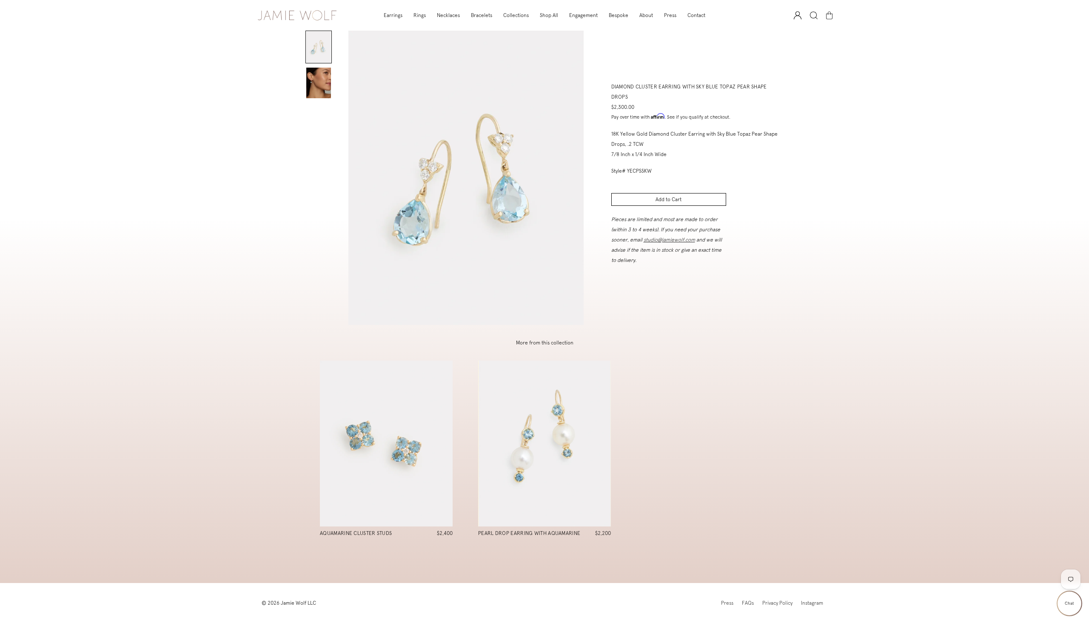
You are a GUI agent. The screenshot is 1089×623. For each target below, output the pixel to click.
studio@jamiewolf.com (669, 240)
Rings (419, 15)
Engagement (583, 15)
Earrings (393, 15)
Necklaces (448, 15)
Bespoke (618, 15)
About (646, 15)
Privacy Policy (777, 603)
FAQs (748, 603)
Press (670, 15)
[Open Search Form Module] (814, 15)
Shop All (549, 15)
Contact (696, 15)
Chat (1069, 603)
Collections (516, 15)
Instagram (812, 603)
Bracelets (481, 15)
